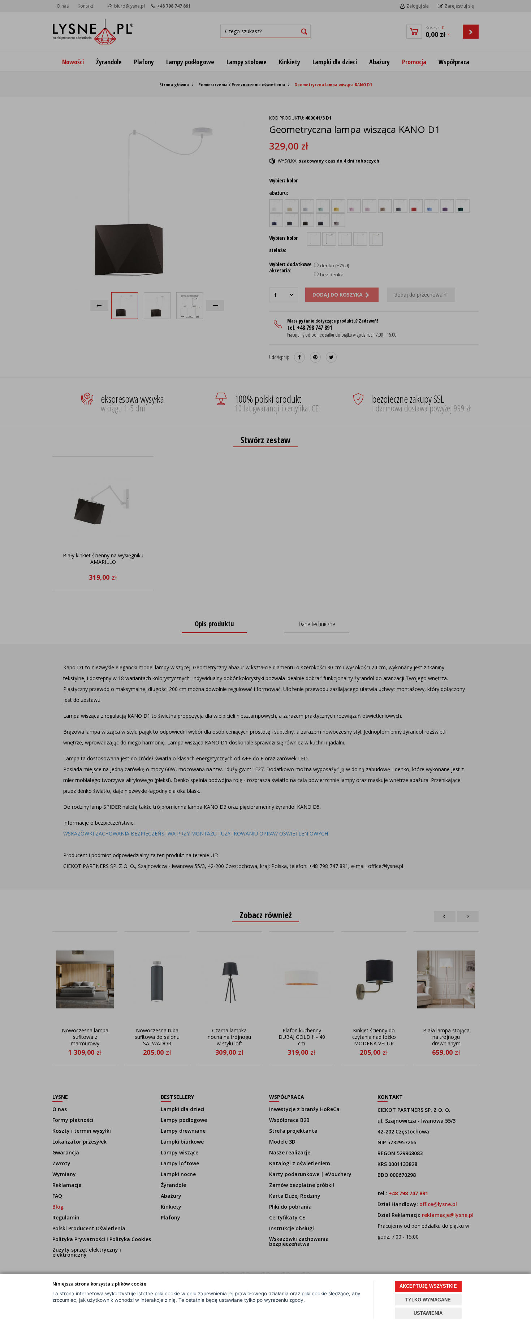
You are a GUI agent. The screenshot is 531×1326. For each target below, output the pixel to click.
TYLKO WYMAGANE (428, 1300)
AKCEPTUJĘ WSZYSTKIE (428, 1286)
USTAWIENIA (428, 1313)
